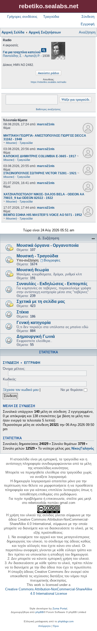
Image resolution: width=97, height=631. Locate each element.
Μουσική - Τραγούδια (37, 256)
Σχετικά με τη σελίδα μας (41, 301)
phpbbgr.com (65, 621)
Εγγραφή (32, 363)
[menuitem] (44, 626)
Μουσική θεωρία (33, 270)
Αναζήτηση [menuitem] (87, 32)
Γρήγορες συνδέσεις (22, 17)
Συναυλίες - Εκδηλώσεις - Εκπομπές (52, 284)
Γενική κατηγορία (34, 322)
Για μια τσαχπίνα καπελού (22, 52)
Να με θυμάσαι (72, 390)
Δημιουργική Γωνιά (36, 336)
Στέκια (23, 312)
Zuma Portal (60, 608)
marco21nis (46, 124)
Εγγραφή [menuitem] (87, 24)
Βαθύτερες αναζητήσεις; (48, 109)
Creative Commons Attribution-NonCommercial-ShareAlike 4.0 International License (48, 591)
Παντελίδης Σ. (12, 56)
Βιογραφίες (52, 260)
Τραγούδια (51, 17)
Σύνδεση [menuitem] (87, 17)
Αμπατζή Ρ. (32, 56)
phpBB (39, 612)
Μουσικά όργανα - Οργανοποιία (48, 245)
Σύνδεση (11, 363)
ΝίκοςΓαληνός (82, 448)
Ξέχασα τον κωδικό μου (21, 390)
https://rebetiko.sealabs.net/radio (48, 82)
